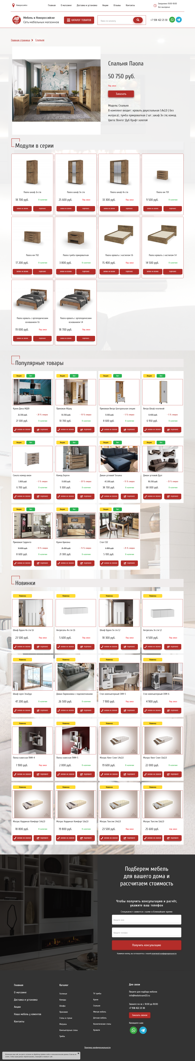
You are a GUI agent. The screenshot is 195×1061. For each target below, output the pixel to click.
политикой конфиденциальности (163, 953)
